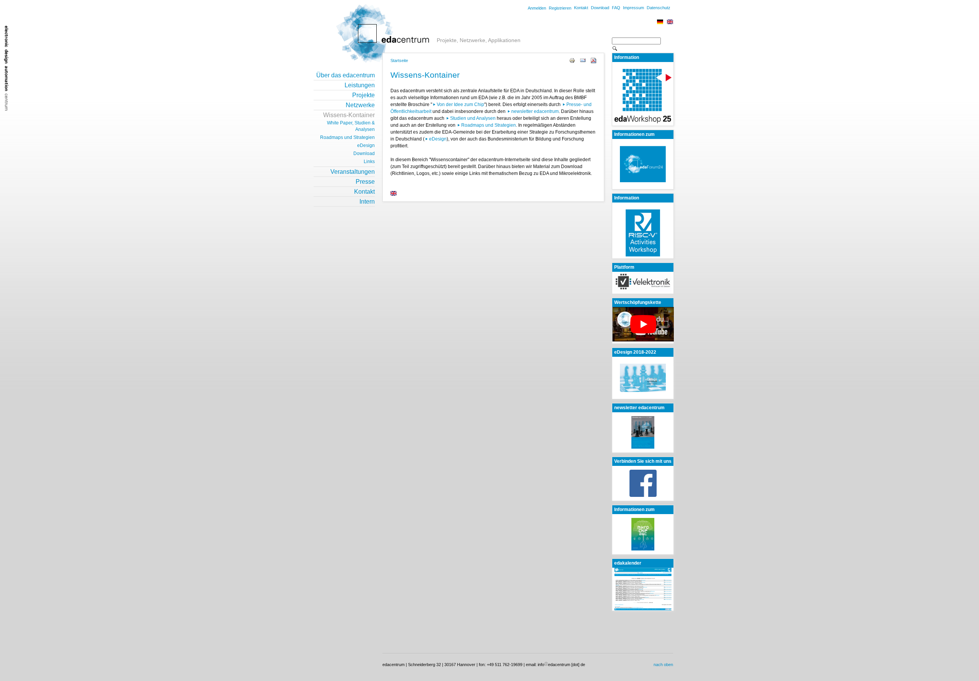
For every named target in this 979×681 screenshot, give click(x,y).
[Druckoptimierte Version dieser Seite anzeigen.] (572, 60)
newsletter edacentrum (535, 111)
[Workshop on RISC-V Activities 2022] (643, 255)
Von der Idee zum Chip (460, 104)
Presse (365, 181)
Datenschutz (658, 7)
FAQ (616, 7)
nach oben (663, 664)
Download (600, 7)
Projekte (363, 95)
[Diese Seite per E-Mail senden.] (583, 60)
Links (369, 161)
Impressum (633, 7)
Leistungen (360, 85)
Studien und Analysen (473, 118)
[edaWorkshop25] (643, 122)
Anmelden (537, 8)
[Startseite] (373, 42)
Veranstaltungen (352, 171)
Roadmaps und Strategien (488, 125)
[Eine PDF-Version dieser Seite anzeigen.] (593, 60)
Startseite (399, 60)
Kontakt (581, 7)
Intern (367, 201)
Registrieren (560, 8)
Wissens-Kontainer (349, 115)
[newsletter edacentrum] (642, 431)
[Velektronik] (643, 290)
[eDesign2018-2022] (643, 377)
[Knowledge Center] (393, 194)
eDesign (438, 139)
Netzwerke (360, 105)
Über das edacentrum (345, 75)
